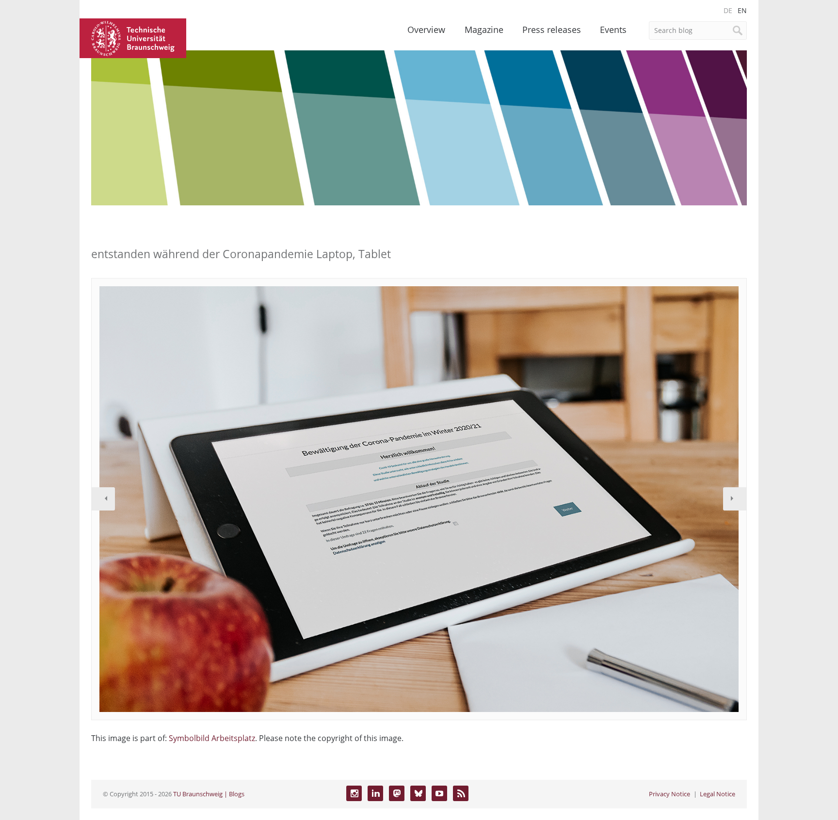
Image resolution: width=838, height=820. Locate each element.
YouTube (439, 793)
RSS (460, 793)
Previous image (103, 499)
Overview (426, 29)
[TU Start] (133, 37)
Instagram (354, 793)
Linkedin (375, 793)
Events (613, 29)
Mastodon (396, 793)
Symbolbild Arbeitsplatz (212, 738)
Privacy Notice (669, 793)
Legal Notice (717, 793)
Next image (734, 499)
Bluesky (418, 793)
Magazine (484, 29)
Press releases (551, 29)
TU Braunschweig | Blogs (208, 793)
